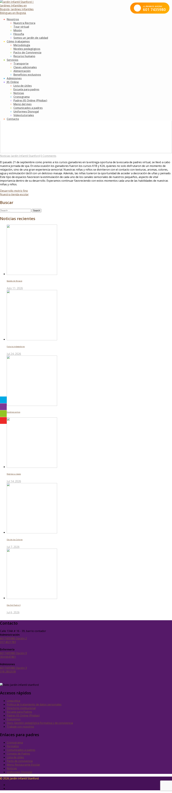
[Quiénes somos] (32, 405)
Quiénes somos (13, 412)
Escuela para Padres (19, 712)
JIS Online (13, 82)
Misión (17, 30)
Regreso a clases (14, 474)
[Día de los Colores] (32, 532)
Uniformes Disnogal (26, 111)
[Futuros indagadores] (32, 339)
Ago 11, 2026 (15, 288)
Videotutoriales (23, 115)
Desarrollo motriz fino (14, 191)
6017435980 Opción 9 (13, 653)
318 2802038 (8, 671)
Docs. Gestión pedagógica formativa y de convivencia (40, 723)
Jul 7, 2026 (13, 547)
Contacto (13, 119)
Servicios (12, 60)
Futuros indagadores (16, 346)
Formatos (13, 746)
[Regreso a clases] (32, 467)
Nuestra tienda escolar (14, 194)
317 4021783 (8, 642)
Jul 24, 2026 (14, 354)
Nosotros (13, 19)
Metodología (21, 45)
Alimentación (22, 71)
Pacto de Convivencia (27, 52)
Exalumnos (13, 719)
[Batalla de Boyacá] (32, 274)
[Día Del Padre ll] (32, 598)
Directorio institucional (21, 708)
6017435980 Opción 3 (13, 668)
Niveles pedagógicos (26, 49)
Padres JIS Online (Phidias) (30, 100)
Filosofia (18, 34)
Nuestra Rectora (24, 23)
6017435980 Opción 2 (13, 638)
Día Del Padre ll (13, 605)
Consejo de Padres (18, 753)
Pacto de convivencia (20, 761)
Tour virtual (21, 27)
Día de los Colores (15, 539)
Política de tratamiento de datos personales (34, 704)
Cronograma (21, 97)
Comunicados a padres (28, 108)
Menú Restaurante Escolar (23, 764)
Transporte (21, 63)
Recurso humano (24, 56)
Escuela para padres (26, 89)
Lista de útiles (22, 86)
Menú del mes (22, 104)
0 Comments (48, 156)
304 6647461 (8, 657)
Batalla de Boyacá (14, 281)
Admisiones (14, 78)
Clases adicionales (25, 67)
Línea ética (13, 701)
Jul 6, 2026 (13, 612)
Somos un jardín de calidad (30, 38)
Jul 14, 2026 (14, 481)
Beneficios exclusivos (27, 74)
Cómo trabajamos (18, 41)
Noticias (18, 93)
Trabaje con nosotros (20, 726)
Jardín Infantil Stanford (25, 156)
